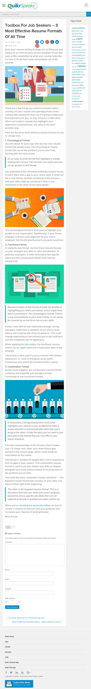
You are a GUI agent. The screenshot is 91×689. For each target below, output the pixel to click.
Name (7, 570)
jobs (83, 55)
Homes (7, 647)
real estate (76, 74)
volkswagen (77, 101)
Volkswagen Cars (77, 104)
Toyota (74, 88)
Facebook (37, 42)
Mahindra (75, 61)
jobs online (30, 344)
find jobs (78, 47)
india (84, 52)
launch (83, 58)
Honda (74, 50)
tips (82, 85)
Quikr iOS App (10, 667)
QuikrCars (80, 72)
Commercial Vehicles (78, 44)
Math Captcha (10, 598)
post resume (81, 69)
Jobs (18, 42)
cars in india (77, 42)
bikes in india (79, 31)
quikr (73, 72)
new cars (74, 66)
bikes (74, 31)
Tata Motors (76, 85)
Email (7, 579)
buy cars (75, 34)
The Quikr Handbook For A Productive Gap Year (25, 618)
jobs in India (76, 58)
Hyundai (79, 52)
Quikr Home (9, 636)
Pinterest (37, 46)
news (81, 66)
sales (74, 77)
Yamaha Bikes (76, 107)
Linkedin (57, 42)
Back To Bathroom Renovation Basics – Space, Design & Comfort (36, 622)
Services (8, 652)
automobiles (78, 28)
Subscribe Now (22, 683)
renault (83, 74)
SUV (82, 82)
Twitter (42, 42)
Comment (8, 542)
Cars (6, 642)
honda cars (79, 50)
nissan (74, 69)
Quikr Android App (12, 662)
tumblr (52, 42)
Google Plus (47, 42)
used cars (81, 88)
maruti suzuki (80, 63)
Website (8, 589)
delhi (73, 47)
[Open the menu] (4, 5)
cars (79, 38)
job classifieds (77, 55)
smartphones (76, 82)
